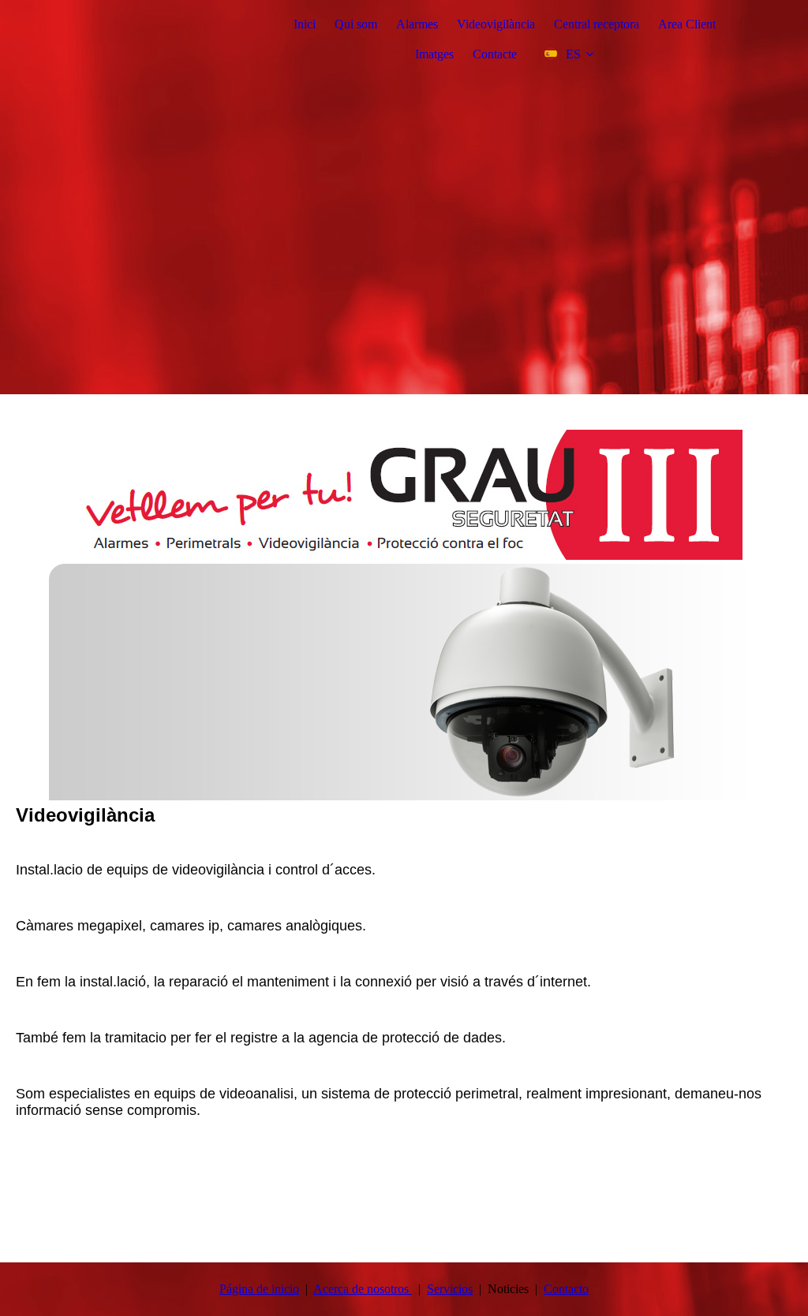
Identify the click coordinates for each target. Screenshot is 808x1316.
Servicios (450, 1288)
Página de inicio (259, 1288)
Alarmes (417, 24)
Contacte (495, 54)
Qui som (356, 24)
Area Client (687, 24)
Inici (305, 24)
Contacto (566, 1288)
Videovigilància (496, 24)
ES (573, 54)
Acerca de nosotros (362, 1288)
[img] (404, 197)
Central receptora (596, 24)
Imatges (434, 54)
